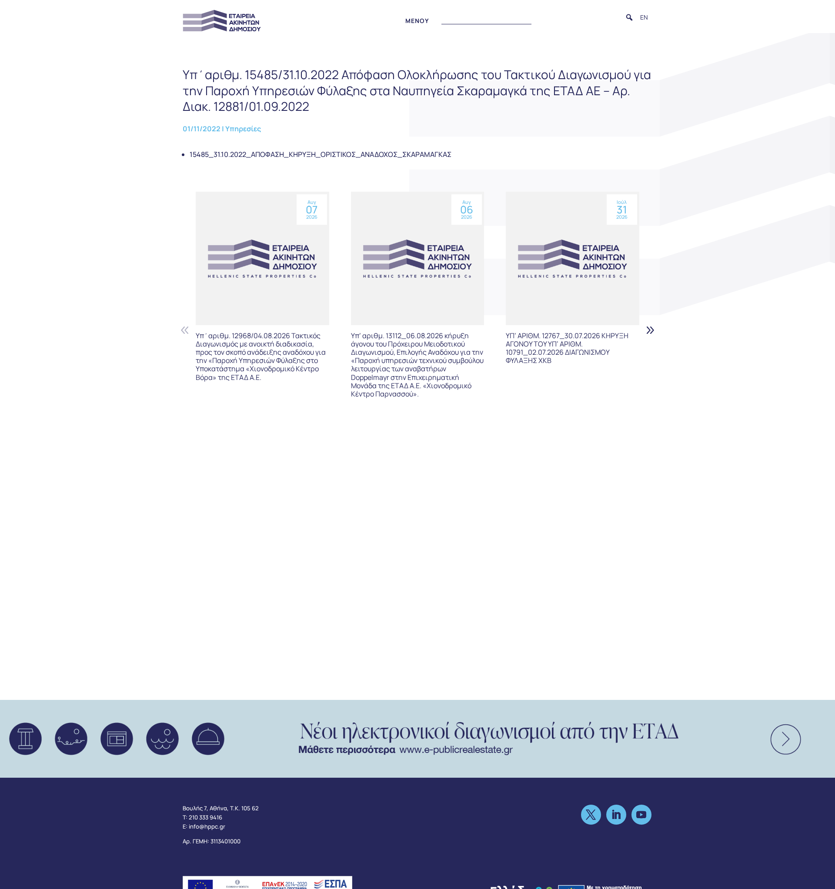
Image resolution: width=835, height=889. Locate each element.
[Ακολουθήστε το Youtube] (641, 815)
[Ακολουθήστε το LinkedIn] (616, 815)
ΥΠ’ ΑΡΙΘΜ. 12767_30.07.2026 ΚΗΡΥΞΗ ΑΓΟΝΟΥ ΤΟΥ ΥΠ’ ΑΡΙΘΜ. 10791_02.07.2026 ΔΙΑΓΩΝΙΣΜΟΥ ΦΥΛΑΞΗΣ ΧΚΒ (567, 348)
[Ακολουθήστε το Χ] (591, 815)
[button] (629, 17)
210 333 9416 (205, 817)
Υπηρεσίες (243, 128)
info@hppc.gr (207, 826)
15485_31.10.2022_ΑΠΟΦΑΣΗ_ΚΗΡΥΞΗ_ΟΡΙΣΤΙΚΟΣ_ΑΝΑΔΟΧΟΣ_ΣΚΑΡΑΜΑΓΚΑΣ (320, 154)
